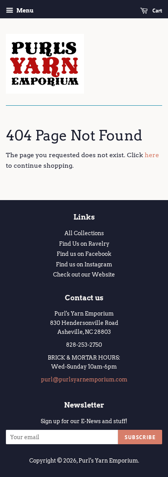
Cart (156, 10)
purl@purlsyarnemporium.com (84, 379)
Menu (24, 10)
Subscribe (140, 437)
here (152, 155)
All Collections (84, 233)
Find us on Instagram (84, 264)
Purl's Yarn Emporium (108, 460)
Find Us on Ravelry (84, 244)
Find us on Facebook (84, 254)
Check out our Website (84, 274)
